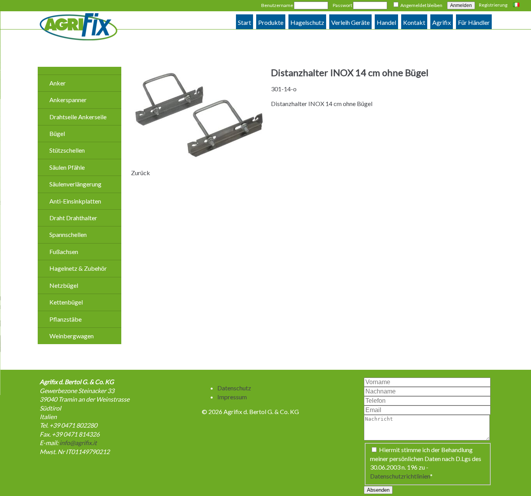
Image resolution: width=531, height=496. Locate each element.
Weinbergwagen (71, 335)
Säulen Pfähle (67, 167)
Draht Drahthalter (73, 217)
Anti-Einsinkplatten (75, 201)
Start (244, 22)
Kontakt (414, 22)
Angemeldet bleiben (421, 5)
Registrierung (493, 5)
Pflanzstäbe (65, 319)
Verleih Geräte (350, 22)
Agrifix (441, 22)
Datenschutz (234, 388)
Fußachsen (63, 251)
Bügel (57, 133)
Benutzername (277, 5)
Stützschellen (67, 150)
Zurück (140, 172)
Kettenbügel (66, 302)
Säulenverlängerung (75, 184)
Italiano (517, 5)
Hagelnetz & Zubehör (78, 268)
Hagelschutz (307, 22)
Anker (57, 83)
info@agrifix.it (78, 442)
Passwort (342, 5)
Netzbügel (63, 285)
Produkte (270, 22)
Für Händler (474, 22)
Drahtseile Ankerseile (78, 116)
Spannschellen (68, 234)
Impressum (232, 396)
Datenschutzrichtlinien (400, 476)
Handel (386, 22)
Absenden (378, 490)
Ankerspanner (68, 99)
